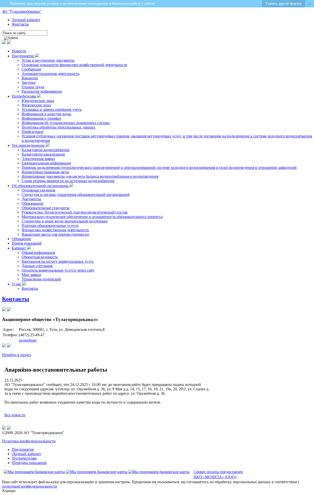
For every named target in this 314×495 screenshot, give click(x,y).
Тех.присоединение (29, 145)
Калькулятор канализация (43, 154)
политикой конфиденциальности (29, 486)
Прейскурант (33, 132)
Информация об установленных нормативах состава (66, 123)
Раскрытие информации (42, 91)
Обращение (21, 239)
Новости (19, 51)
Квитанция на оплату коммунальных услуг (58, 261)
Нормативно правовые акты (45, 172)
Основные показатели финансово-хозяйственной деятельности (74, 65)
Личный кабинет (26, 20)
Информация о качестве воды (46, 114)
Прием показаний (27, 243)
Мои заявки (31, 275)
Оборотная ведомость (40, 257)
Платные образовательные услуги (50, 225)
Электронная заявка (38, 159)
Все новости (14, 415)
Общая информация (38, 252)
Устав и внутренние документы (48, 60)
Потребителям (24, 96)
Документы (31, 199)
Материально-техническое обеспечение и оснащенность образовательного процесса (92, 217)
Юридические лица (38, 101)
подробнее (28, 340)
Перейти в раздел (16, 355)
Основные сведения (38, 190)
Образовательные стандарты (45, 208)
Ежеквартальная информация (46, 163)
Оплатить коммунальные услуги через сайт (58, 270)
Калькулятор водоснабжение (46, 150)
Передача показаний (30, 463)
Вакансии (30, 78)
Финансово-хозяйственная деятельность (55, 230)
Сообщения (31, 69)
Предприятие (23, 56)
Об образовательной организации (40, 186)
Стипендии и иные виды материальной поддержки (65, 221)
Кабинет (19, 248)
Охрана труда (33, 87)
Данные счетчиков (37, 266)
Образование (32, 203)
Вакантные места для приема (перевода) (55, 234)
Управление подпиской (41, 279)
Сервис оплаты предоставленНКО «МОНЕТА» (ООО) (218, 474)
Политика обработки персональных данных (58, 127)
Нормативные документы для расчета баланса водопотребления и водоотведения (90, 176)
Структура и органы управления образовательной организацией (76, 194)
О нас (17, 284)
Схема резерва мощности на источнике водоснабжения (68, 181)
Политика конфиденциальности (29, 441)
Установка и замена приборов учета (51, 109)
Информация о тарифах (41, 118)
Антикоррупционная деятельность (50, 74)
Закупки (29, 82)
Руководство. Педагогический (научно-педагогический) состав (75, 212)
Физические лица (36, 105)
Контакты (21, 24)
